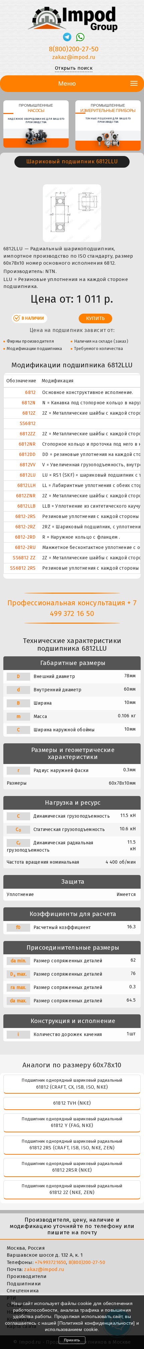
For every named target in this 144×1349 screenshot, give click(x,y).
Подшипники (24, 1284)
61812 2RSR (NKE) (72, 1170)
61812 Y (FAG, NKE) (72, 1125)
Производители (27, 1276)
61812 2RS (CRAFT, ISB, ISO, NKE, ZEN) (72, 1148)
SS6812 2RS (22, 568)
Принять (72, 1340)
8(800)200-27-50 (74, 49)
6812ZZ (27, 434)
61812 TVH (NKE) (72, 1103)
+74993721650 (50, 1262)
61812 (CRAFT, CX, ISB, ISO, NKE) (72, 1087)
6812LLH (26, 485)
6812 (30, 392)
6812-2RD (25, 537)
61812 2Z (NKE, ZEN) (72, 1192)
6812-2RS (25, 516)
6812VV (27, 465)
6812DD (27, 454)
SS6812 (27, 423)
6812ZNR (25, 496)
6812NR (27, 444)
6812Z (28, 413)
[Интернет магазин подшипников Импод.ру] (72, 16)
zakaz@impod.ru (73, 57)
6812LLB (26, 506)
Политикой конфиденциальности (96, 1323)
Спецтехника (23, 1291)
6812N (28, 403)
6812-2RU (25, 547)
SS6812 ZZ (24, 558)
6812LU (27, 475)
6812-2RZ (25, 527)
